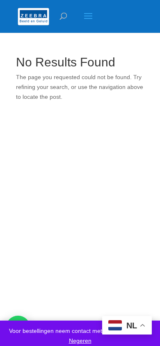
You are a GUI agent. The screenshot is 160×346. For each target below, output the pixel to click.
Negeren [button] (80, 340)
